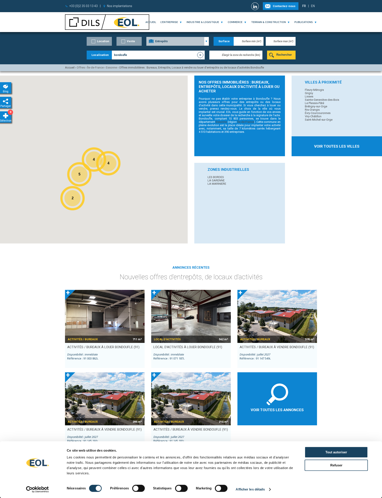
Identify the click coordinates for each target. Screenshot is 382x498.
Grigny (309, 93)
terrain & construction (268, 22)
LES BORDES (216, 177)
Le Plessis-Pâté (314, 103)
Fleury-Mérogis (314, 89)
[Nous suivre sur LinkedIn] (255, 6)
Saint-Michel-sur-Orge (318, 119)
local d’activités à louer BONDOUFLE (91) (187, 347)
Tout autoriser (336, 452)
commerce (235, 22)
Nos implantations (119, 6)
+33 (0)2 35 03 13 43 (83, 6)
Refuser (336, 465)
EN (313, 6)
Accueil (150, 22)
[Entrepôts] (177, 41)
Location (103, 41)
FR (304, 6)
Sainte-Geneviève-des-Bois (322, 99)
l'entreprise (169, 22)
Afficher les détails (250, 489)
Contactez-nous (284, 6)
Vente (131, 41)
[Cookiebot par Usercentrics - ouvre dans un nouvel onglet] (37, 489)
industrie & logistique (203, 22)
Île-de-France (245, 122)
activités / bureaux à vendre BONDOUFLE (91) (277, 347)
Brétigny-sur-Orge (316, 106)
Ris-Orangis (312, 109)
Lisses (309, 96)
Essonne (221, 122)
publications (303, 22)
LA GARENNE (216, 180)
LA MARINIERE (217, 183)
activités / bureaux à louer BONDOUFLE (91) (103, 347)
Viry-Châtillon (313, 116)
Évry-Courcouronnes (317, 113)
